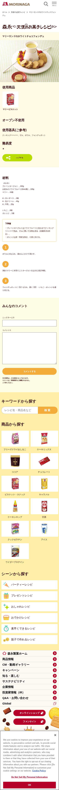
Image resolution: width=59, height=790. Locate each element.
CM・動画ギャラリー (15, 664)
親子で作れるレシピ (23, 639)
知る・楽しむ (10, 675)
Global (6, 703)
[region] (29, 760)
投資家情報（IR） (13, 692)
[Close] (55, 735)
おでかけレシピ (20, 617)
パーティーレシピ (22, 584)
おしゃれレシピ (20, 606)
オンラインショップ (29, 713)
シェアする (19, 158)
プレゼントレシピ (22, 595)
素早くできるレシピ (23, 628)
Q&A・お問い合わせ (15, 698)
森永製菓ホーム (17, 653)
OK (29, 785)
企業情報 (8, 686)
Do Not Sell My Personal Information (29, 777)
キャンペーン (10, 670)
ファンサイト (29, 721)
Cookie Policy (39, 771)
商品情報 (8, 659)
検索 (47, 410)
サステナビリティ (13, 681)
